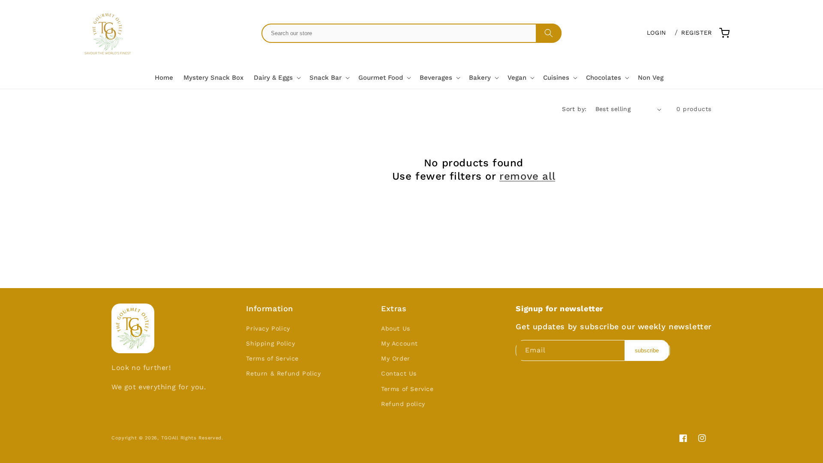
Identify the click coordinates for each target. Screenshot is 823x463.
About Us (395, 328)
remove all (527, 176)
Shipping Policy (270, 343)
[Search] (549, 33)
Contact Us (399, 373)
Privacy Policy (268, 328)
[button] (276, 78)
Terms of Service (272, 358)
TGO (166, 438)
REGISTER (696, 32)
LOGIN (656, 32)
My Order (395, 358)
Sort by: (574, 108)
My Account (399, 343)
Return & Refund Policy (283, 373)
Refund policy (403, 403)
